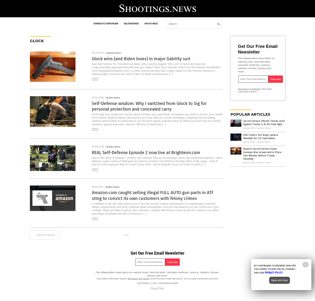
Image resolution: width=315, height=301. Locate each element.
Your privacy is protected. (249, 89)
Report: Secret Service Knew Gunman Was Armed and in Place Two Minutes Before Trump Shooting (262, 153)
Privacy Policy (157, 288)
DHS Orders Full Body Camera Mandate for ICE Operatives (260, 136)
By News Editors (114, 53)
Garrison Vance (264, 128)
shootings (151, 23)
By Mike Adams (113, 98)
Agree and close (279, 280)
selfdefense (131, 23)
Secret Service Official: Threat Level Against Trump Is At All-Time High (264, 122)
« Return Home (45, 235)
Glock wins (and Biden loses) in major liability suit (141, 58)
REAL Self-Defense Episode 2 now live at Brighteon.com (146, 152)
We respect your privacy (139, 279)
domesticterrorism (106, 23)
